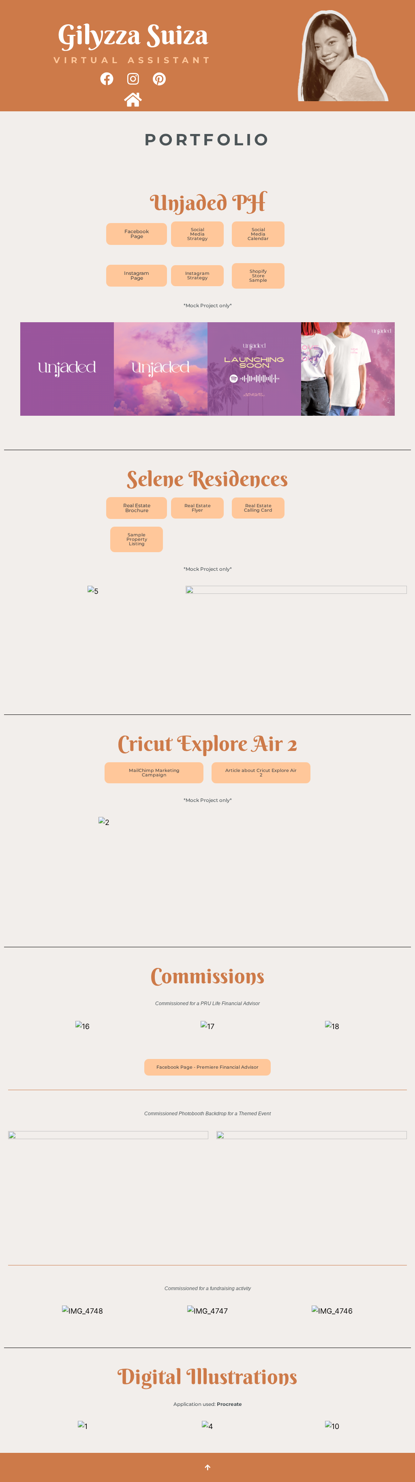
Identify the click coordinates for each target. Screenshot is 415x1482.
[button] (12, 371)
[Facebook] (106, 78)
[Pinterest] (159, 78)
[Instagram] (133, 78)
